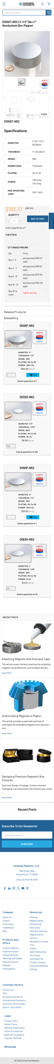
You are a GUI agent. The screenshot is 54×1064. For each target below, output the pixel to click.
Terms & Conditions (13, 1031)
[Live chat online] (51, 221)
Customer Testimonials (14, 1003)
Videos (33, 948)
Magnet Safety (36, 920)
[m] (4, 4)
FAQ (4, 993)
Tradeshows (8, 927)
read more (7, 672)
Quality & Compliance (14, 1034)
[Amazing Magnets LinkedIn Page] (9, 888)
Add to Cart (32, 374)
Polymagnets (9, 968)
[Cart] (49, 4)
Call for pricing (30, 292)
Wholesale (10, 1046)
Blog (5, 931)
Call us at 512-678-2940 (27, 879)
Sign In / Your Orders (12, 1007)
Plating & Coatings (38, 931)
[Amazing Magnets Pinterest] (27, 888)
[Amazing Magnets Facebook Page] (4, 888)
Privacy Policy (11, 1020)
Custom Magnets (11, 948)
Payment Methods (13, 1038)
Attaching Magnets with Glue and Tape (26, 659)
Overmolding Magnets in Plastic (21, 716)
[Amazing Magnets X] (18, 888)
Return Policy (10, 1024)
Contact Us (8, 989)
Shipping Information (13, 996)
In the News (8, 924)
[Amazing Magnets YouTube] (22, 888)
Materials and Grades (12, 958)
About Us (7, 917)
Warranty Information (14, 1027)
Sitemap (34, 917)
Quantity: (14, 214)
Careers (6, 920)
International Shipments (14, 1000)
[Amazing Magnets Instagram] (13, 888)
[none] (27, 54)
